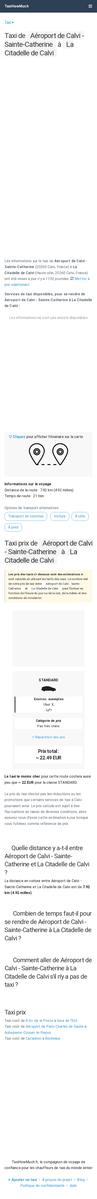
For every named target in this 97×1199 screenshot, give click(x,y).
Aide (73, 1185)
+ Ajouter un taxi (22, 1180)
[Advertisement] (48, 107)
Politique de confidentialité (42, 1185)
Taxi (8, 22)
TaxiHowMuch (17, 6)
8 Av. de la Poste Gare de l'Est (41, 1020)
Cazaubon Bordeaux (32, 1038)
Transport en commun (26, 516)
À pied (13, 527)
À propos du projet (57, 1180)
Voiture (60, 516)
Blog (81, 1180)
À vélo (80, 516)
